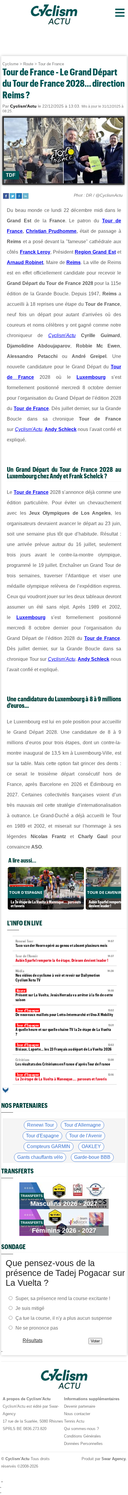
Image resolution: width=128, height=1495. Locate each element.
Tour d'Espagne (42, 1135)
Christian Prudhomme (51, 231)
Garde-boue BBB (92, 1157)
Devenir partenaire (79, 1406)
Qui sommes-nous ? (81, 1428)
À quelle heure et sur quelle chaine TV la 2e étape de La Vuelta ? (64, 1030)
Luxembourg (91, 377)
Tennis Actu (74, 1421)
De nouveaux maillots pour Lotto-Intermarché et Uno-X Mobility (64, 1012)
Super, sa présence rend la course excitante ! (62, 1298)
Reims (73, 262)
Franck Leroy (35, 252)
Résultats (33, 1340)
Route (28, 64)
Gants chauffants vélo (40, 1157)
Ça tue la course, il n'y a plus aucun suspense (63, 1317)
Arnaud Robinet (25, 262)
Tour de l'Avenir (85, 1135)
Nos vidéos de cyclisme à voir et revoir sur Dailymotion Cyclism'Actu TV (64, 975)
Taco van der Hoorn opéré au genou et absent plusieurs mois (64, 943)
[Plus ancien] (5, 1090)
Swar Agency (114, 1459)
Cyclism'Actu (62, 335)
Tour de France (51, 64)
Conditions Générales (82, 1436)
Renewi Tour (40, 1125)
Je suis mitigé (29, 1308)
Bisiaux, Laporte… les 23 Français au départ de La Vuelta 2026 (64, 1047)
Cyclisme (10, 64)
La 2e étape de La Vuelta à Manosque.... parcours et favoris (64, 1077)
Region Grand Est (95, 252)
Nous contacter (77, 1414)
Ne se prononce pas (36, 1327)
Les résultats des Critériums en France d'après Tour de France (64, 1062)
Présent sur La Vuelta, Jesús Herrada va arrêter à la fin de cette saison (64, 995)
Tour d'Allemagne (82, 1125)
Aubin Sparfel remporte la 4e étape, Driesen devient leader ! (64, 958)
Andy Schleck (60, 429)
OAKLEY (91, 1146)
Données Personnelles (83, 1443)
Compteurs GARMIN (48, 1146)
